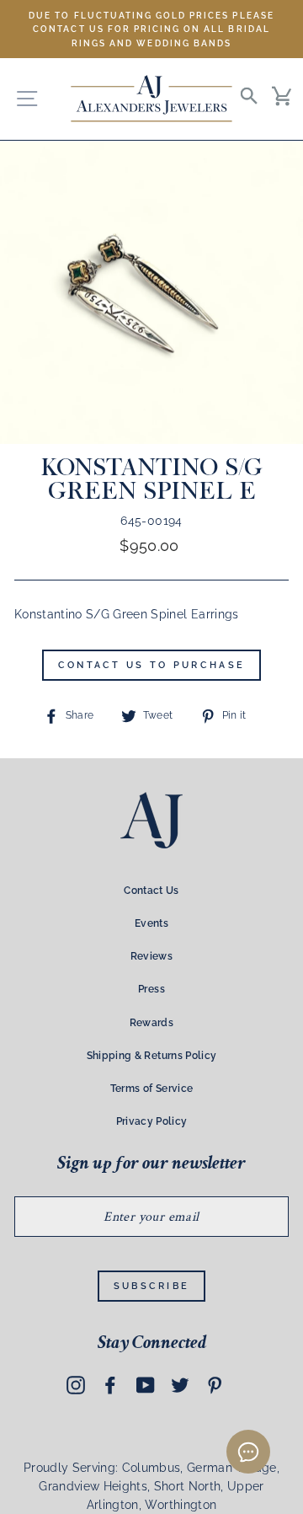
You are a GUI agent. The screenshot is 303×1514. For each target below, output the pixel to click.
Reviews (151, 956)
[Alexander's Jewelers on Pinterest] (214, 1385)
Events (151, 923)
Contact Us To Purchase (152, 665)
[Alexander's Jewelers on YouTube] (145, 1385)
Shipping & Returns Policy (152, 1056)
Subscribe (152, 1286)
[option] (151, 29)
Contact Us (151, 890)
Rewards (151, 1023)
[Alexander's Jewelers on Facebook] (110, 1385)
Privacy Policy (152, 1121)
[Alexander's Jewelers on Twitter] (180, 1385)
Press (151, 989)
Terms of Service (151, 1088)
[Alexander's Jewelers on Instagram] (75, 1385)
